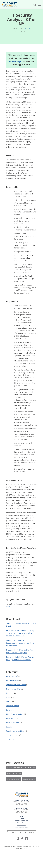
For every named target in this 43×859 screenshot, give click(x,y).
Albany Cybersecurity (15, 768)
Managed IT (10, 718)
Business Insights (13, 689)
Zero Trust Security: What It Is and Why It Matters (21, 624)
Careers (27, 28)
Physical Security (12, 722)
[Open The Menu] (39, 5)
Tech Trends (10, 739)
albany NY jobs (30, 768)
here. (8, 606)
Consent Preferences (21, 827)
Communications (12, 705)
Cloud (8, 697)
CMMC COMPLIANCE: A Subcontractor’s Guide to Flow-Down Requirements (20, 643)
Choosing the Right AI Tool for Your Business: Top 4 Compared (19, 651)
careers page (15, 61)
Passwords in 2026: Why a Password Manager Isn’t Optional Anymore (21, 658)
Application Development (16, 684)
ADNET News (11, 676)
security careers (29, 779)
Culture (9, 710)
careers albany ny (13, 779)
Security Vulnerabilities (15, 731)
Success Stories (12, 735)
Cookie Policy (21, 825)
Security (9, 727)
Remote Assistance (21, 821)
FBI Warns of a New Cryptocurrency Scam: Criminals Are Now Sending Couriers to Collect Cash (20, 633)
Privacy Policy (21, 823)
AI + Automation (12, 680)
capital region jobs (14, 773)
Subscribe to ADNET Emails (21, 832)
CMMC (8, 701)
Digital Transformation (14, 714)
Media (21, 816)
